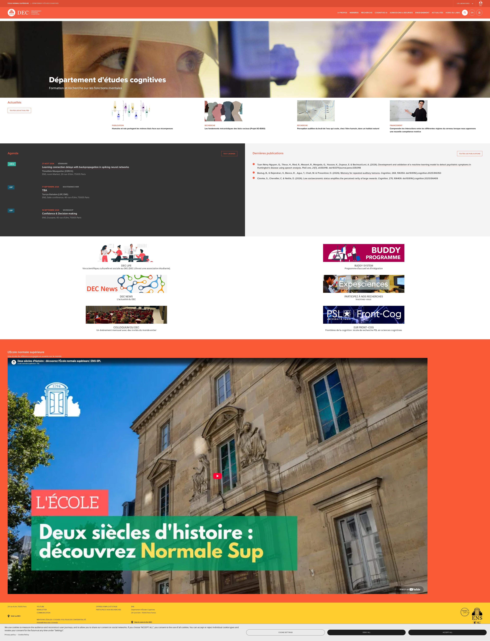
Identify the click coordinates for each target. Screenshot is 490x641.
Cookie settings (285, 632)
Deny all (366, 632)
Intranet (479, 13)
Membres (354, 13)
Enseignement (422, 13)
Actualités (437, 13)
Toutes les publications (469, 154)
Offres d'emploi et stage (106, 607)
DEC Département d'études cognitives (24, 13)
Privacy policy (10, 635)
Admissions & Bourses (401, 13)
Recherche (366, 13)
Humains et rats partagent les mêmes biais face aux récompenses (142, 128)
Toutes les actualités (19, 110)
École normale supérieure (18, 3)
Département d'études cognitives (45, 3)
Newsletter (42, 610)
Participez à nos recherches (108, 610)
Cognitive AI (381, 13)
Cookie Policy (23, 635)
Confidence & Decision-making (59, 213)
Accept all (447, 632)
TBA (44, 190)
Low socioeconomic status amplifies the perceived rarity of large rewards (340, 178)
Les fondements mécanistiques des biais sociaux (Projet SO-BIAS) (235, 128)
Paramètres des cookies (47, 623)
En (472, 12)
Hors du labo (453, 13)
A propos (342, 13)
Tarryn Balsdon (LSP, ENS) (55, 194)
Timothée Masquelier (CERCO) (57, 171)
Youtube (40, 607)
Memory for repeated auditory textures (360, 173)
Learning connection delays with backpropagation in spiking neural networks (85, 167)
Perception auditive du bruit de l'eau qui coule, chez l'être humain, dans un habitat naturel (338, 128)
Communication (43, 613)
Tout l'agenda (229, 154)
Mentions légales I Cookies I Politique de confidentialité (61, 620)
